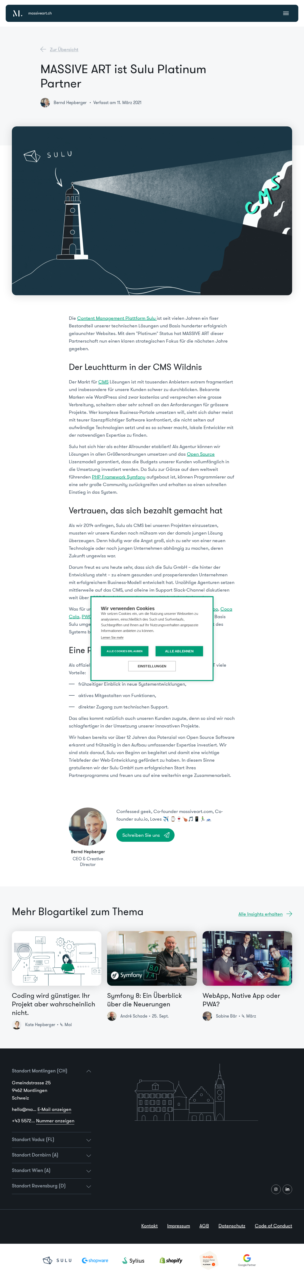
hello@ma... (41, 1109)
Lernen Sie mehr (112, 637)
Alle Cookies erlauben (124, 651)
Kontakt (149, 1225)
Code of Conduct (273, 1225)
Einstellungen (152, 666)
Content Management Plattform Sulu (117, 318)
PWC (87, 616)
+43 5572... (43, 1120)
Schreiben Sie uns (141, 835)
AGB (204, 1225)
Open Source (201, 454)
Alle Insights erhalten (260, 914)
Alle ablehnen (179, 651)
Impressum (178, 1225)
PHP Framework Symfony (118, 476)
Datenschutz (231, 1225)
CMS (103, 381)
